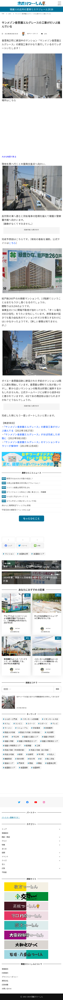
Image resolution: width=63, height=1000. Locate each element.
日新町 (30, 754)
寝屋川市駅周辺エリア (28, 741)
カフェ (7, 723)
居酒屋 (28, 745)
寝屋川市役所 (49, 736)
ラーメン (8, 728)
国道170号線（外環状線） (30, 732)
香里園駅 (24, 767)
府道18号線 (9, 754)
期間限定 (8, 758)
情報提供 (5, 833)
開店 (40, 763)
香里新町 (36, 767)
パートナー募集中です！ (11, 817)
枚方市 (32, 758)
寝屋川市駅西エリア (13, 745)
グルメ (4, 841)
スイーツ (31, 723)
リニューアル (22, 728)
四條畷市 (48, 728)
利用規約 (5, 973)
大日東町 (50, 732)
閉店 (31, 763)
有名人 (52, 754)
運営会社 (5, 980)
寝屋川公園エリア (31, 736)
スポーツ (43, 723)
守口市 (16, 736)
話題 (3, 852)
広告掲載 (5, 984)
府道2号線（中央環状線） (15, 750)
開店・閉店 (6, 837)
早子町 (41, 754)
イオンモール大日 (51, 719)
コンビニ (18, 723)
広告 (3, 868)
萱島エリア (9, 763)
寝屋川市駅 (9, 741)
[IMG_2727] (32, 187)
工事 (38, 745)
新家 (21, 754)
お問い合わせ (7, 988)
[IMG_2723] (32, 270)
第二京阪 (50, 758)
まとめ (4, 848)
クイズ (4, 860)
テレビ (55, 723)
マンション (9, 553)
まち (45, 34)
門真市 (21, 763)
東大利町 (20, 758)
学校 (6, 736)
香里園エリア (38, 553)
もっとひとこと (31, 518)
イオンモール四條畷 (30, 719)
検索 (57, 689)
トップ (4, 829)
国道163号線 (10, 732)
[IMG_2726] (32, 75)
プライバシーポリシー (10, 977)
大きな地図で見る (9, 156)
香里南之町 (23, 553)
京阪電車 (36, 728)
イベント (5, 856)
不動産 (4, 872)
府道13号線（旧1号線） (40, 750)
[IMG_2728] (32, 352)
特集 (3, 845)
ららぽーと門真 (11, 719)
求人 (3, 864)
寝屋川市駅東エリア (50, 741)
